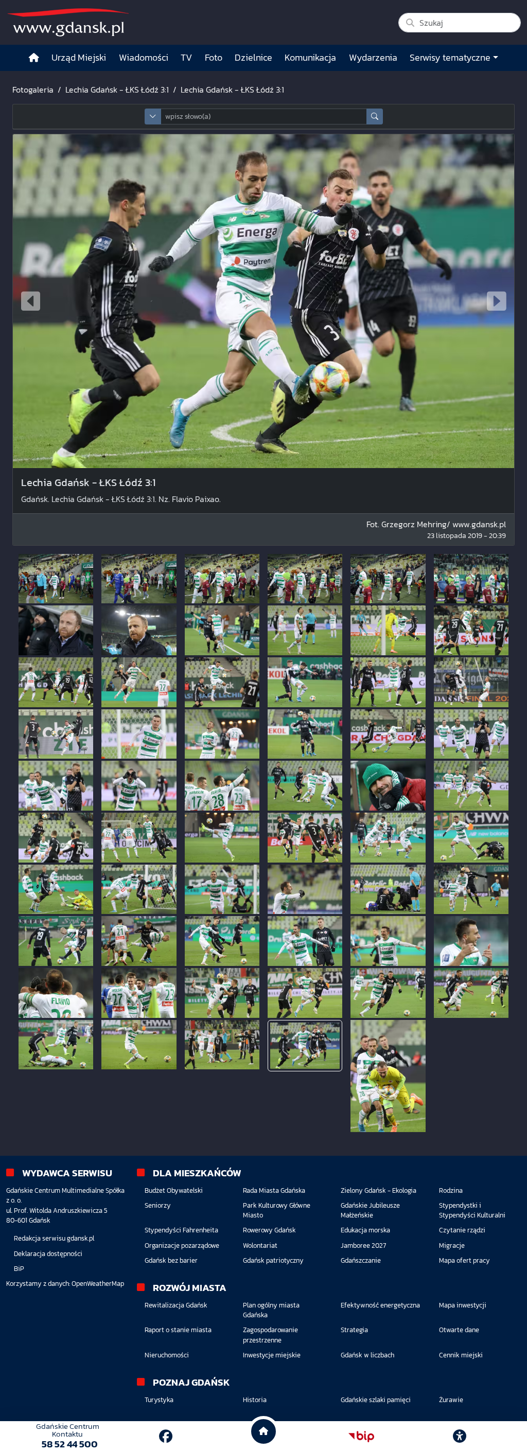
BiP (19, 1269)
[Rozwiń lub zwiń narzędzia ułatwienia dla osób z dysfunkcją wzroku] (459, 1436)
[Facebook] (165, 1436)
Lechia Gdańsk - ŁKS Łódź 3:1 (117, 89)
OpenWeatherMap (98, 1283)
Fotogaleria (33, 89)
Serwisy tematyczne (450, 57)
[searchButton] (374, 116)
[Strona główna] (34, 58)
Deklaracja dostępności (48, 1254)
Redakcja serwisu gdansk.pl (54, 1238)
